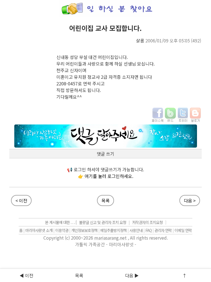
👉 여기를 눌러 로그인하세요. (105, 176)
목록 (105, 200)
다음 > (190, 200)
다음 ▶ (132, 275)
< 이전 (21, 200)
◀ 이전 (26, 275)
